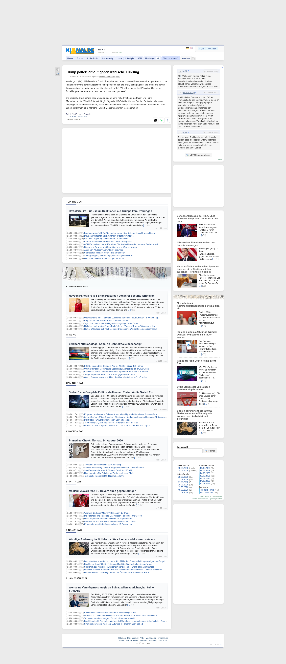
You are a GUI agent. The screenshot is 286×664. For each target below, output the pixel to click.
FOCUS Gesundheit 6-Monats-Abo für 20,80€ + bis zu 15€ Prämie (113, 365)
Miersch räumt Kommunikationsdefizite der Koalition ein (198, 305)
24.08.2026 (183, 470)
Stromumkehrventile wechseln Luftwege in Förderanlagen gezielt (113, 623)
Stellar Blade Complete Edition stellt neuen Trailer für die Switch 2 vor (112, 392)
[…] (144, 225)
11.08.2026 (205, 480)
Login (201, 48)
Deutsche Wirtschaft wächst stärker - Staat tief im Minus (109, 235)
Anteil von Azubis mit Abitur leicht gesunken (103, 249)
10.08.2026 (205, 483)
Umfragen (152, 58)
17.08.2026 (183, 492)
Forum (80, 58)
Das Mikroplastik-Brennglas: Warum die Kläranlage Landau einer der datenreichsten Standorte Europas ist (132, 621)
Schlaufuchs (92, 58)
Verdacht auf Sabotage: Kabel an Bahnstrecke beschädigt (105, 344)
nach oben (214, 644)
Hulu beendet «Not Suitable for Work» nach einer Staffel (109, 473)
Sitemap (122, 637)
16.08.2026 (205, 467)
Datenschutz (133, 637)
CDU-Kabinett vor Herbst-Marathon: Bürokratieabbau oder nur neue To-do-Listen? (121, 244)
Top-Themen (74, 201)
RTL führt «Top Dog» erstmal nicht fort (196, 362)
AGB (142, 637)
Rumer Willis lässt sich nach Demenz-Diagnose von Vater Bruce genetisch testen (120, 328)
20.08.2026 (183, 484)
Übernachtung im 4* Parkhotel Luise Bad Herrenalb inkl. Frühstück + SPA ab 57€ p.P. (122, 317)
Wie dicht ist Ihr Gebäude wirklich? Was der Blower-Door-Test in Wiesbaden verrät (120, 615)
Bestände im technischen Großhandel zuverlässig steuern (110, 612)
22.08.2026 (183, 479)
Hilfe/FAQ (152, 640)
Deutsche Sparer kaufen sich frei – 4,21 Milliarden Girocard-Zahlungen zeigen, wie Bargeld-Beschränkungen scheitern (137, 561)
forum (220, 159)
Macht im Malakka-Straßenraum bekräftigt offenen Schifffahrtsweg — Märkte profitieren (123, 569)
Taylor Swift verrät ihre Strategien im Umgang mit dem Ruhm (111, 323)
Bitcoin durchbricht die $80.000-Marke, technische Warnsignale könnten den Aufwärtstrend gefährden (195, 414)
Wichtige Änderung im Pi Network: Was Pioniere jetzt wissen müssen (112, 539)
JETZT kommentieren (200, 154)
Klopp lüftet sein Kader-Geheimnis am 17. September (108, 524)
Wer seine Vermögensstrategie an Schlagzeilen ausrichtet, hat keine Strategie (111, 588)
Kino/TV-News (75, 431)
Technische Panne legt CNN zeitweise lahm (104, 475)
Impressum (163, 637)
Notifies (219, 498)
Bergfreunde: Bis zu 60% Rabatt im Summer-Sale (106, 320)
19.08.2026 (183, 487)
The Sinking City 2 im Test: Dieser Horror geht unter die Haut (111, 422)
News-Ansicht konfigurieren (211, 496)
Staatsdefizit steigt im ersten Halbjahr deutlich (104, 252)
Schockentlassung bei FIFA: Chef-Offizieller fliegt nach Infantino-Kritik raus (197, 218)
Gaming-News (75, 383)
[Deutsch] (188, 48)
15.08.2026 (205, 470)
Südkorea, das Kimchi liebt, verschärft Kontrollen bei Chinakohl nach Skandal (119, 566)
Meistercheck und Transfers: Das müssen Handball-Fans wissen (113, 515)
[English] (191, 48)
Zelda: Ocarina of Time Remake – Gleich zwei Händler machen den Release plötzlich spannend (127, 416)
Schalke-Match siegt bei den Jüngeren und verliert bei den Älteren (114, 467)
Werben (186, 58)
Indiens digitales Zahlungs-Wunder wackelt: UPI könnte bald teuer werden (197, 334)
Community (107, 58)
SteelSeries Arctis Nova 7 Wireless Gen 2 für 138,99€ (108, 470)
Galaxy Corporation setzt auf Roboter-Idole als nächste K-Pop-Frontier (115, 377)
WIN (140, 58)
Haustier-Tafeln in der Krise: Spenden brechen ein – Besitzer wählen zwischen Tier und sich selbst (198, 269)
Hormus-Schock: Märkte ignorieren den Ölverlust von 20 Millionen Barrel (116, 572)
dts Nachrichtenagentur (109, 76)
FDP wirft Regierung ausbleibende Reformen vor (106, 238)
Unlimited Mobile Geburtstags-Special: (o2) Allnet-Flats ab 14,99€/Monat (116, 368)
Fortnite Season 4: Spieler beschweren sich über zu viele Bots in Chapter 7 (117, 425)
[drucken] (57, 74)
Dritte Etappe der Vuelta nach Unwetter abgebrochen (108, 518)
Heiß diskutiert (206, 492)
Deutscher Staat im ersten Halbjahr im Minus (104, 258)
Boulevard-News (77, 286)
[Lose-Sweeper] (193, 59)
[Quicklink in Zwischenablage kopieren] (57, 70)
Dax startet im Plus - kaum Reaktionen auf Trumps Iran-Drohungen (110, 211)
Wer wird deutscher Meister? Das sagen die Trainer (107, 512)
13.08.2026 (205, 475)
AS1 (185, 71)
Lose (119, 58)
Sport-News (74, 481)
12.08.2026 (205, 478)
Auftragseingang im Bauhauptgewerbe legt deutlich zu (108, 255)
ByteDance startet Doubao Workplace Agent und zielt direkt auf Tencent (116, 371)
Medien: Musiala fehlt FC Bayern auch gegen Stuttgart (102, 491)
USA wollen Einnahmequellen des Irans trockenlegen (196, 244)
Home (121, 640)
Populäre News (207, 489)
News (70, 58)
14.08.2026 (205, 473)
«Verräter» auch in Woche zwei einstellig (102, 464)
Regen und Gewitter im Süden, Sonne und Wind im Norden (110, 247)
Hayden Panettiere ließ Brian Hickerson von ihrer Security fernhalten (112, 295)
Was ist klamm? (170, 58)
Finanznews (74, 530)
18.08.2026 (183, 489)
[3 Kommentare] (73, 119)
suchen (211, 450)
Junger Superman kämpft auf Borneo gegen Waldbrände (109, 374)
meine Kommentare (200, 498)
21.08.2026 (183, 481)
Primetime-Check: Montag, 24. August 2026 (96, 440)
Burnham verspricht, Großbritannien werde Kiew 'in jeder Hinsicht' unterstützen (119, 232)
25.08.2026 (183, 467)
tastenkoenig (189, 92)
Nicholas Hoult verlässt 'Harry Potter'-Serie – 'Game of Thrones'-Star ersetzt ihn (119, 326)
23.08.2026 (183, 476)
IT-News (71, 334)
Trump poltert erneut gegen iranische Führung (102, 71)
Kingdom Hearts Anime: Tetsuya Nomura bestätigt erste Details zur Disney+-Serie (120, 414)
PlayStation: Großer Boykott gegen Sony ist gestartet (107, 419)
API (160, 640)
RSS (165, 640)
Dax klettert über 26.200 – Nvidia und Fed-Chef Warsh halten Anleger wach (118, 563)
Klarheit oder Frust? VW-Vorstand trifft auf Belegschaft (108, 241)
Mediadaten (151, 637)
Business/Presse (77, 578)
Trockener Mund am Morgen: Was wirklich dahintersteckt (109, 618)
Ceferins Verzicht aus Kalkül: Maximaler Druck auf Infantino (110, 521)
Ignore (212, 498)
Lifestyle (129, 58)
